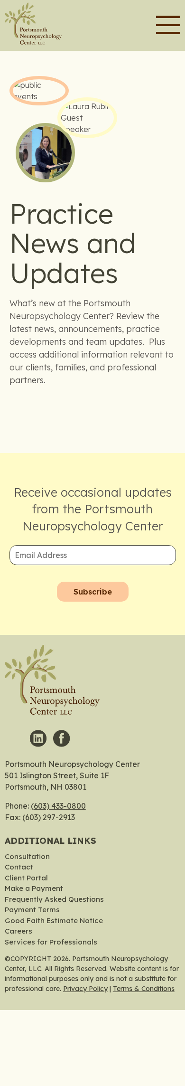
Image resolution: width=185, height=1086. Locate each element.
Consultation (27, 856)
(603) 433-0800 (58, 806)
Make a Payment (34, 888)
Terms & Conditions (144, 988)
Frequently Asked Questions (54, 899)
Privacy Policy (85, 988)
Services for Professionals (51, 941)
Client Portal (26, 877)
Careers (18, 930)
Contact (19, 866)
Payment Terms (32, 909)
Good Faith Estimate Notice (54, 920)
